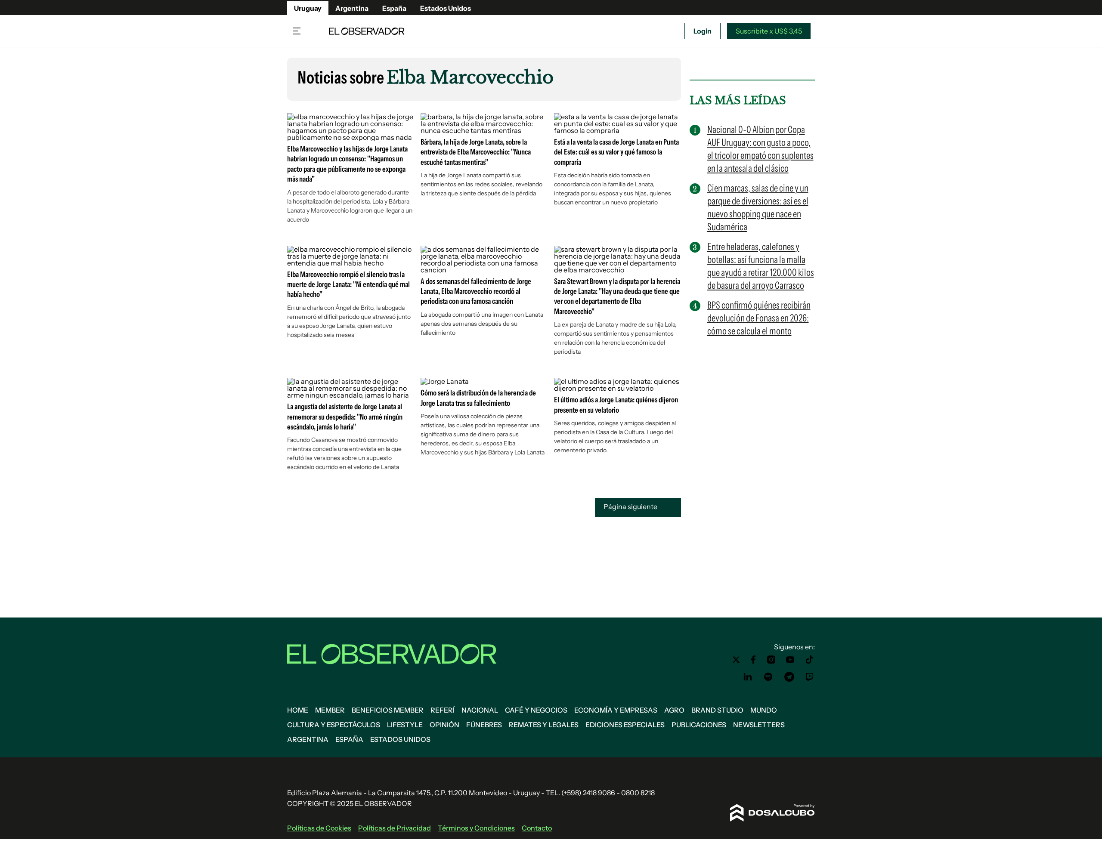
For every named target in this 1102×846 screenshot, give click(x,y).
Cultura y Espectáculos (333, 724)
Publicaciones (699, 724)
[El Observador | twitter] (736, 660)
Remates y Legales (544, 724)
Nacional (479, 710)
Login (702, 31)
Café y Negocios (536, 710)
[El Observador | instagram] (771, 660)
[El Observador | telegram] (789, 677)
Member (330, 710)
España (394, 8)
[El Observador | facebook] (753, 660)
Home (297, 710)
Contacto (537, 828)
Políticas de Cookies (319, 828)
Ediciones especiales (625, 724)
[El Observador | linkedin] (748, 677)
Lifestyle (405, 724)
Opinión (444, 724)
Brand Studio (717, 710)
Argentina (351, 8)
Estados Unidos (445, 8)
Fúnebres (484, 724)
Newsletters (759, 724)
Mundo (763, 710)
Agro (674, 710)
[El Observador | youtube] (790, 660)
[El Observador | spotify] (768, 677)
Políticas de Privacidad (394, 828)
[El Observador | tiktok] (810, 660)
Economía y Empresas (615, 710)
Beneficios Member (388, 710)
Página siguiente (631, 506)
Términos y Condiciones (476, 828)
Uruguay (308, 8)
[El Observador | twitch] (810, 677)
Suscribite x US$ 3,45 (769, 31)
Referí (442, 710)
